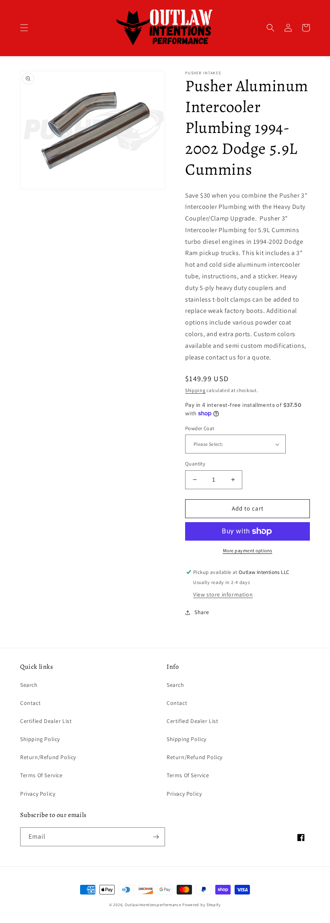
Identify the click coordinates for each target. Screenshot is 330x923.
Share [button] (201, 612)
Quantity (195, 463)
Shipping (195, 390)
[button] (24, 28)
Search (29, 684)
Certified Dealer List (46, 721)
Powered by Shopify (201, 904)
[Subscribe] (156, 836)
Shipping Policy (40, 739)
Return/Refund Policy (48, 757)
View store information (223, 594)
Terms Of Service (41, 775)
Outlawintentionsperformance (153, 904)
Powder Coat (199, 428)
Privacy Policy (37, 793)
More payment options (247, 550)
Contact (30, 703)
